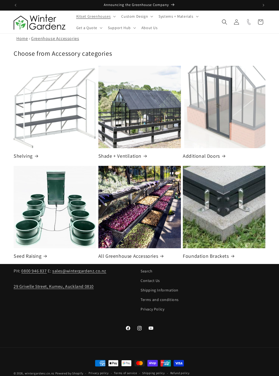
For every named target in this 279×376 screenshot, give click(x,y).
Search (147, 271)
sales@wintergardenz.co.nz (79, 271)
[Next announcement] (263, 5)
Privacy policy (99, 373)
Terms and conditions (160, 299)
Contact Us (150, 280)
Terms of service (125, 373)
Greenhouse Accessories (55, 38)
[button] (95, 16)
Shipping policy (153, 373)
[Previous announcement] (16, 5)
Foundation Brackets (206, 256)
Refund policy (180, 373)
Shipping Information (159, 290)
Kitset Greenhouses (93, 16)
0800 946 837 (34, 271)
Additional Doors (201, 156)
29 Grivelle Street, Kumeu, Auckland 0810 (54, 286)
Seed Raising (27, 256)
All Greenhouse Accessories (128, 256)
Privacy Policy (152, 309)
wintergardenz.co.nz (39, 373)
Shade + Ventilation (119, 156)
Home (22, 38)
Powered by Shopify (69, 373)
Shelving (23, 156)
